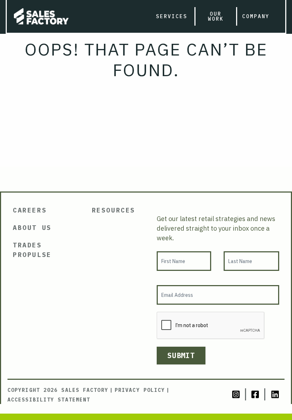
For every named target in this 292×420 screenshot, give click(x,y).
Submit (181, 355)
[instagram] (236, 394)
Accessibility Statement (48, 400)
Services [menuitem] (171, 16)
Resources (113, 210)
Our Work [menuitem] (216, 16)
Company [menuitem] (256, 16)
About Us (32, 228)
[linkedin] (275, 394)
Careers (30, 210)
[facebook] (255, 394)
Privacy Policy (140, 390)
